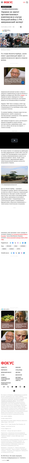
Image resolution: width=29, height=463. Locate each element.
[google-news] (24, 386)
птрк (19, 248)
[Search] (27, 2)
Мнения (18, 367)
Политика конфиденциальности (10, 458)
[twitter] (8, 386)
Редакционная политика (6, 383)
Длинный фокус (6, 372)
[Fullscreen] (26, 167)
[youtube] (16, 386)
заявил (23, 95)
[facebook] (4, 386)
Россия (9, 246)
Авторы (18, 372)
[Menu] (2, 2)
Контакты (22, 458)
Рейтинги (4, 370)
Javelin (12, 248)
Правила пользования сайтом (5, 379)
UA (24, 2)
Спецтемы (19, 370)
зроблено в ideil (5, 460)
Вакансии (19, 375)
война (4, 248)
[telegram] (12, 386)
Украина (23, 246)
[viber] (20, 386)
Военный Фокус (6, 6)
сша (16, 246)
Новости (4, 367)
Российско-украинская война (10, 9)
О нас (3, 375)
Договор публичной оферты (19, 379)
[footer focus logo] (7, 363)
